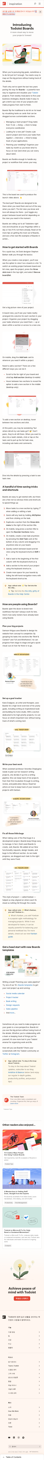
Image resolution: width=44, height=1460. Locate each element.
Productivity (9, 1202)
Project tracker (12, 997)
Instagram (15, 1054)
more (12, 1013)
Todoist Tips (9, 1164)
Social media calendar (15, 993)
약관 (20, 1452)
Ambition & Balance (16, 1072)
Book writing (11, 1001)
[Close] (40, 11)
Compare (8, 1245)
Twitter (5, 1054)
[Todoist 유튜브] (9, 1437)
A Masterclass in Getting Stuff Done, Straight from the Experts (22, 1170)
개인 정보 (14, 1452)
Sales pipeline (12, 1009)
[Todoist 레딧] (23, 1437)
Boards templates (25, 985)
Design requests (13, 1005)
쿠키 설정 (25, 1452)
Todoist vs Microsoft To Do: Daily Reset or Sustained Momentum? (19, 1209)
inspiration (15, 3)
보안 (9, 1452)
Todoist (35, 93)
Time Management (21, 1202)
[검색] (35, 4)
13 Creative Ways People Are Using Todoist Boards (22, 1131)
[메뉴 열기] (39, 4)
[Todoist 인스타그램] (18, 1437)
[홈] (4, 3)
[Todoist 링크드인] (14, 1437)
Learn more (14, 1103)
